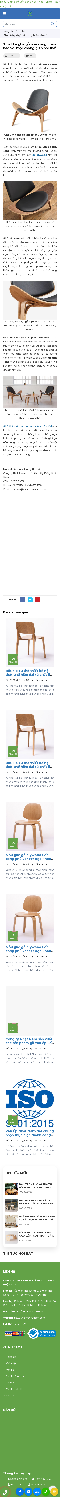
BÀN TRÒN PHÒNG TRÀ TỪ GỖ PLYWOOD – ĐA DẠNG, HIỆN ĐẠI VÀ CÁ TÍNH (35, 1187)
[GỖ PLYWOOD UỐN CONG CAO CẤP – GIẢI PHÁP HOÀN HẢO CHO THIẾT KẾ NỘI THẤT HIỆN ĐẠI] (11, 1232)
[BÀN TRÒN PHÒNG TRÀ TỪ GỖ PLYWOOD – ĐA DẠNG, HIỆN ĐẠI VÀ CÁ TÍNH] (11, 1184)
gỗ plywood (39, 155)
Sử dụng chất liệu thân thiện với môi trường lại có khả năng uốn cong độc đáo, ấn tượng (30, 325)
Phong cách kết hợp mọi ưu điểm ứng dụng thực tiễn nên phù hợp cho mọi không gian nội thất (30, 414)
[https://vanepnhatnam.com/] (30, 13)
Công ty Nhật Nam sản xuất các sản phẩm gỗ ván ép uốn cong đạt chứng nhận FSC (30, 1043)
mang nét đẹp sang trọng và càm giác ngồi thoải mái (30, 136)
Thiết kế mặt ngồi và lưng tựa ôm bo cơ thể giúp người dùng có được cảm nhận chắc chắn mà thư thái (30, 226)
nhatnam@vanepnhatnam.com (27, 1311)
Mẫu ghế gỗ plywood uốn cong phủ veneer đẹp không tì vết (29, 859)
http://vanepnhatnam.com (30, 1317)
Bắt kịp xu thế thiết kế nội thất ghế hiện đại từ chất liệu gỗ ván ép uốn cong (30, 674)
